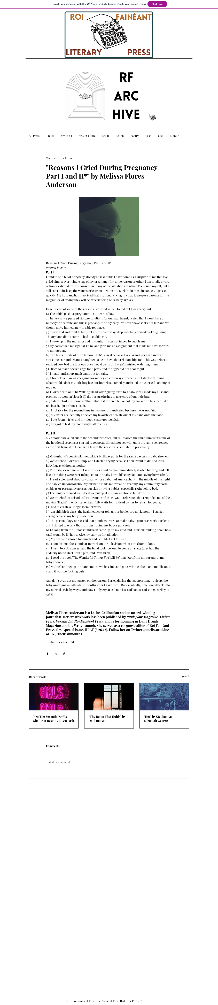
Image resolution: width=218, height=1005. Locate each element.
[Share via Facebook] (47, 653)
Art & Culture (87, 135)
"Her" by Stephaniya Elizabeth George (158, 719)
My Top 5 (66, 135)
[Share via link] (64, 653)
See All (185, 676)
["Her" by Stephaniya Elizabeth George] (164, 696)
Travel (50, 135)
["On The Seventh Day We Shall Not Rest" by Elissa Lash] (53, 696)
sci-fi (105, 135)
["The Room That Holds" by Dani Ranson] (109, 696)
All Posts (34, 135)
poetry (135, 135)
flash (148, 135)
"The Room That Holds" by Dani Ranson (107, 719)
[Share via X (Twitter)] (56, 653)
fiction (120, 135)
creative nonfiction (57, 642)
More (173, 135)
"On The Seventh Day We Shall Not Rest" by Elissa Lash (53, 719)
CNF (160, 135)
